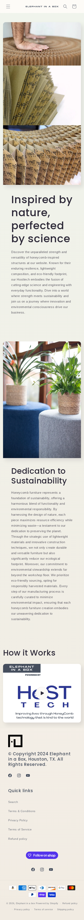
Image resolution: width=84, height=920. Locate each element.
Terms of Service (20, 829)
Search (13, 802)
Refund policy (17, 838)
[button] (8, 6)
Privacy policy (22, 909)
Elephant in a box (25, 903)
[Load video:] (42, 693)
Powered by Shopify (47, 903)
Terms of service (43, 909)
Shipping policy (65, 909)
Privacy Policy (18, 820)
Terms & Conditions (21, 811)
